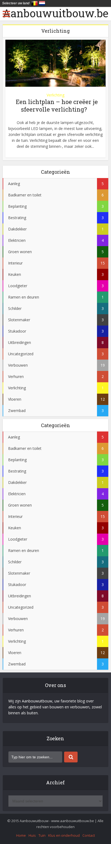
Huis (32, 835)
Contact (88, 835)
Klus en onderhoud (64, 835)
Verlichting (55, 95)
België (34, 3)
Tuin (42, 835)
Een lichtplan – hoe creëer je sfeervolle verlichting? (57, 105)
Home (21, 835)
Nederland (42, 3)
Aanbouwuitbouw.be (55, 13)
